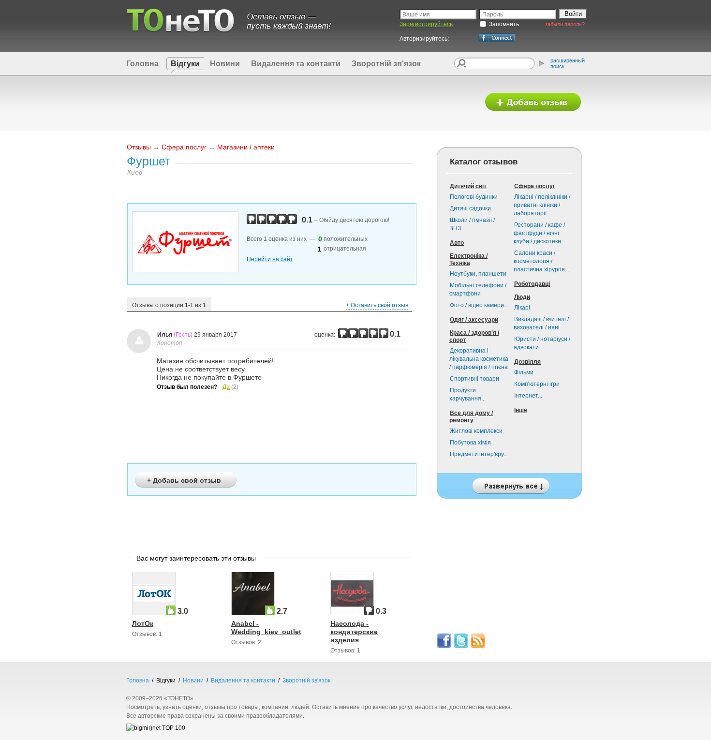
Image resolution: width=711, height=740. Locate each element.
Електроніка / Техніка (468, 259)
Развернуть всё (509, 483)
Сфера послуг (184, 147)
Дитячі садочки (470, 208)
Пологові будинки (474, 196)
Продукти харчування (467, 394)
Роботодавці (532, 284)
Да (226, 387)
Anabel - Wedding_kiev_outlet (266, 628)
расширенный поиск (567, 63)
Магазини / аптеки (246, 147)
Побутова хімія (470, 442)
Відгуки (185, 63)
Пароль (492, 14)
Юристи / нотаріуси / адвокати (542, 343)
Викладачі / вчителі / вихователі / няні (541, 323)
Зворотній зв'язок (386, 63)
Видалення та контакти (296, 63)
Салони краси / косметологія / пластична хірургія (541, 261)
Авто (457, 242)
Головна (142, 63)
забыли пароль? (565, 24)
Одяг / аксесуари (474, 319)
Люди (522, 297)
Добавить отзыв (533, 102)
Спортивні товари (474, 378)
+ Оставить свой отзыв (377, 305)
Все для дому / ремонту (471, 417)
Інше (520, 410)
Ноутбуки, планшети (478, 273)
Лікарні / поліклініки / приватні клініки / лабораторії (542, 205)
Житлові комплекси (476, 431)
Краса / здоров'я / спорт (474, 336)
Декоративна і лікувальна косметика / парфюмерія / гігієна (478, 358)
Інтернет (528, 395)
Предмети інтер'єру (479, 454)
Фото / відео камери (479, 305)
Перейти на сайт (270, 259)
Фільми (523, 372)
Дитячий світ (468, 186)
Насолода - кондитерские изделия (354, 632)
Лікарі (522, 307)
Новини (225, 63)
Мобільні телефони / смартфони (477, 289)
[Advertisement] (299, 102)
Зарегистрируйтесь (426, 24)
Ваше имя (416, 14)
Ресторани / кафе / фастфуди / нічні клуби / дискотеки (539, 233)
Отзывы (139, 147)
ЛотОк (142, 623)
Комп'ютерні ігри (537, 384)
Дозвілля (527, 361)
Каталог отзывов (484, 161)
